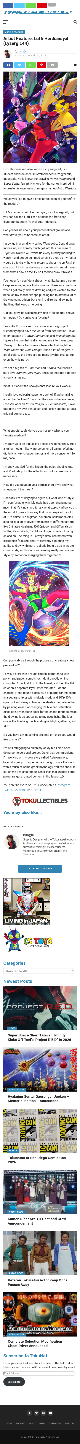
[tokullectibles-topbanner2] (40, 806)
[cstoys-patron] (29, 953)
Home (9, 1423)
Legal (42, 1423)
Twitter (7, 790)
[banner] (26, 924)
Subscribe (14, 1381)
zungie (23, 51)
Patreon (69, 1423)
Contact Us (55, 1423)
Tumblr (37, 790)
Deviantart (20, 790)
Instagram (63, 785)
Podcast (20, 1423)
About (32, 1423)
